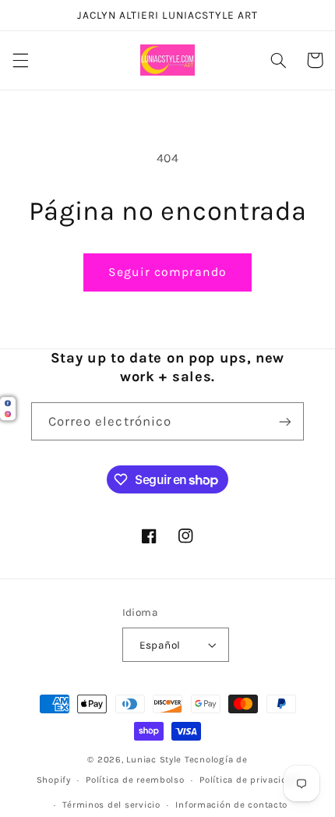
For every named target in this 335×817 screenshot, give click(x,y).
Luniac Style (154, 759)
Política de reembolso (135, 779)
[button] (20, 60)
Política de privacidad (248, 779)
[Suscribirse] (285, 421)
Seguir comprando (167, 272)
